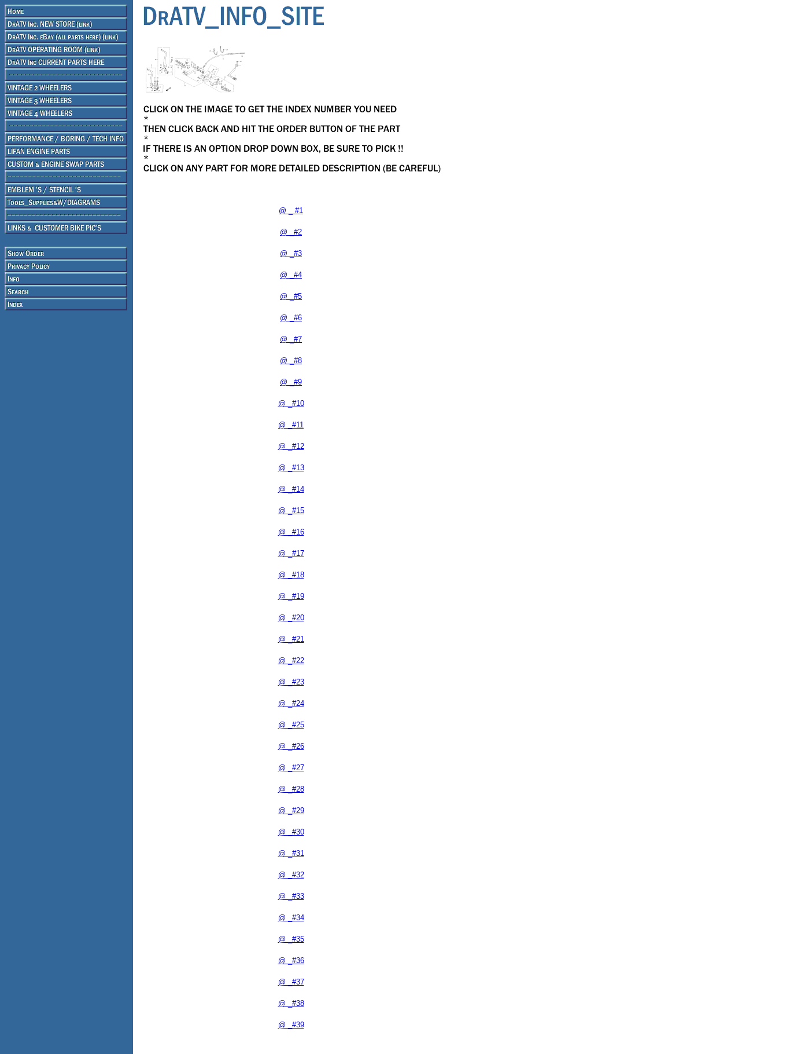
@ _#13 (291, 467)
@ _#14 (291, 489)
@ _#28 (291, 789)
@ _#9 (291, 382)
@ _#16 (291, 532)
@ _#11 (291, 424)
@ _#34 (291, 917)
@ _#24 (291, 703)
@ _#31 (291, 853)
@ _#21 (291, 639)
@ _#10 (291, 403)
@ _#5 (291, 296)
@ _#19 (291, 596)
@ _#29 (291, 810)
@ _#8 (291, 360)
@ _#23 (291, 682)
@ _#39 (291, 1024)
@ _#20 (291, 617)
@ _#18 (291, 574)
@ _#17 (291, 553)
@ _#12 (291, 446)
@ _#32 (291, 874)
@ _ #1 (291, 210)
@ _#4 (291, 274)
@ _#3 (291, 253)
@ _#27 (291, 767)
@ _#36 (291, 960)
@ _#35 (291, 939)
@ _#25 (291, 724)
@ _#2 (291, 232)
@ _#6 (291, 317)
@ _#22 (291, 660)
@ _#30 (291, 832)
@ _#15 (291, 510)
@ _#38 (291, 1003)
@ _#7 (291, 339)
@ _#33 (291, 896)
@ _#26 (291, 746)
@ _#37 (291, 982)
